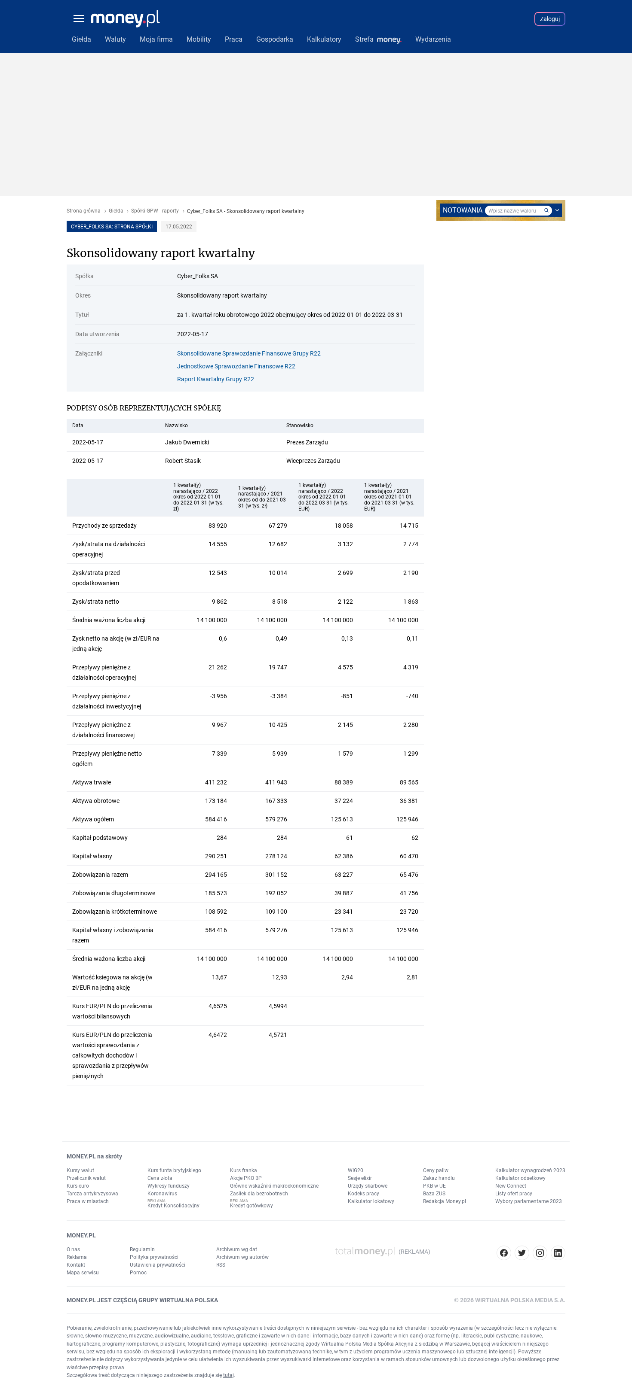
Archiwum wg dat (236, 1249)
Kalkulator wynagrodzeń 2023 (530, 1170)
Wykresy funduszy (168, 1186)
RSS (220, 1265)
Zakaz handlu (439, 1178)
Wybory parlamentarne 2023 (528, 1201)
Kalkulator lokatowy (371, 1201)
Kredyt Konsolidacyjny (173, 1206)
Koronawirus (162, 1194)
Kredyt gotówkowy (251, 1206)
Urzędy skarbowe (367, 1186)
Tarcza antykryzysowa (92, 1194)
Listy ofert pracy (513, 1194)
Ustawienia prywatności (157, 1265)
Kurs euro (78, 1186)
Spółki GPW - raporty (155, 211)
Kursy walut (80, 1170)
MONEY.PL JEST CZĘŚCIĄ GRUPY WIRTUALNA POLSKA (142, 1300)
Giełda (116, 211)
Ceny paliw (435, 1170)
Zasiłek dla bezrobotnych (259, 1194)
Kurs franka (243, 1170)
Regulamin (142, 1249)
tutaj (228, 1375)
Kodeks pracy (363, 1194)
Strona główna (84, 211)
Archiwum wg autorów (242, 1257)
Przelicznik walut (86, 1178)
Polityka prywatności (154, 1257)
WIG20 (355, 1170)
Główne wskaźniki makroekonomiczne (274, 1186)
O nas (73, 1249)
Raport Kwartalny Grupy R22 (215, 379)
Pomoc (138, 1273)
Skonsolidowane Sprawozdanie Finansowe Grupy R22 (249, 353)
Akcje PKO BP (246, 1178)
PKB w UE (434, 1186)
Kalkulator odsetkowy (520, 1178)
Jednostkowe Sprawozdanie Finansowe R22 (236, 366)
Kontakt (76, 1265)
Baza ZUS (434, 1194)
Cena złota (159, 1178)
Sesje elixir (360, 1178)
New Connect (510, 1186)
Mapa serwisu (83, 1273)
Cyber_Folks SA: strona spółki (112, 227)
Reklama (77, 1257)
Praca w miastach (88, 1201)
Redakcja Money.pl (444, 1201)
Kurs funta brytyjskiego (174, 1170)
